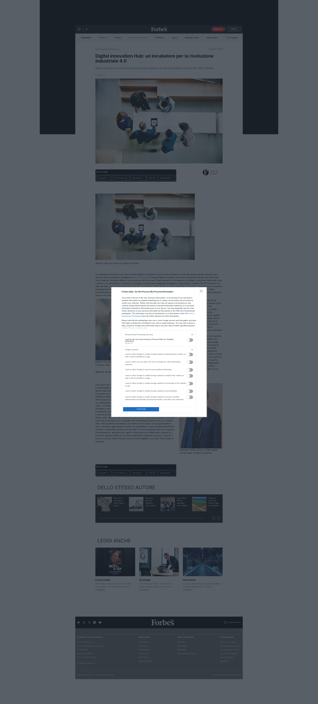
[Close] (202, 292)
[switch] (190, 340)
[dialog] (159, 352)
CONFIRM (141, 409)
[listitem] (159, 334)
